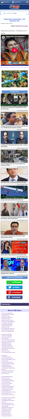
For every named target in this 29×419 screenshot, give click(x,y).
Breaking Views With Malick (7, 317)
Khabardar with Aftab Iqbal (7, 334)
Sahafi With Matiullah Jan (6, 344)
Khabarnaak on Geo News (22, 26)
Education (4, 369)
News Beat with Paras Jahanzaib (8, 363)
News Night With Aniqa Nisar (7, 376)
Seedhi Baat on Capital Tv (7, 399)
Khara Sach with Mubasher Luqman (8, 359)
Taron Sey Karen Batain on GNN (8, 404)
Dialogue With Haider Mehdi (7, 324)
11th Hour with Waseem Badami (8, 370)
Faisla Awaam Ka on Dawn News (8, 394)
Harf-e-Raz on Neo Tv (6, 351)
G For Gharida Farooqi (6, 382)
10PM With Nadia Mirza (6, 390)
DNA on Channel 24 (5, 373)
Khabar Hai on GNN (5, 318)
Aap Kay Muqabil (5, 406)
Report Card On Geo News (7, 383)
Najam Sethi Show (5, 338)
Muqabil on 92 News (6, 315)
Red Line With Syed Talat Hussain (8, 339)
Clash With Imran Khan (6, 356)
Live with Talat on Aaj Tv (6, 414)
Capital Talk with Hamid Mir (7, 325)
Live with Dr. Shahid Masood (7, 313)
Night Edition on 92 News (6, 342)
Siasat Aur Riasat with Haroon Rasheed (7, 320)
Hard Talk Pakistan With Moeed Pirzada (8, 330)
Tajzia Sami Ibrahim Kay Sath (7, 346)
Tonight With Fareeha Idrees (7, 366)
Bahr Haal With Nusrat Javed (7, 403)
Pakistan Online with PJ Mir (7, 415)
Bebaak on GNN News (6, 411)
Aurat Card (4, 401)
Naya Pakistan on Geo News (7, 372)
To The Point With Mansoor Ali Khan (8, 352)
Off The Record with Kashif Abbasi (8, 321)
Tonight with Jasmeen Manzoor (8, 387)
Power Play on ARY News (7, 337)
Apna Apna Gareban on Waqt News (8, 397)
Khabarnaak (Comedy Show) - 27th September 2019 (14, 20)
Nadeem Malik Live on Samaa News (8, 391)
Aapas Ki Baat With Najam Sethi (8, 386)
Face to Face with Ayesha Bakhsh (8, 341)
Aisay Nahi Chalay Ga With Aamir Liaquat (8, 381)
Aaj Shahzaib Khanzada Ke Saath (8, 348)
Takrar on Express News (6, 393)
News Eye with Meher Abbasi (7, 362)
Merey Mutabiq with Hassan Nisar (8, 328)
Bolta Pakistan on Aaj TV (6, 413)
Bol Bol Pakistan (5, 349)
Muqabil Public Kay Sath (6, 410)
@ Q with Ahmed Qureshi (6, 379)
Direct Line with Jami (6, 377)
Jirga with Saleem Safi (6, 365)
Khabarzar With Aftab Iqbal (7, 335)
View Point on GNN (5, 327)
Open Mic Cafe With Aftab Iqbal (8, 331)
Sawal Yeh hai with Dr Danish (7, 389)
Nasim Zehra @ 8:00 (6, 384)
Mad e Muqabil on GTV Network (8, 314)
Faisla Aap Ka (4, 355)
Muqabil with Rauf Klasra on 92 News (7, 407)
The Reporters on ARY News (7, 322)
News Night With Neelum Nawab (8, 400)
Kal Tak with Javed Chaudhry (7, 358)
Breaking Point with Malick (7, 408)
